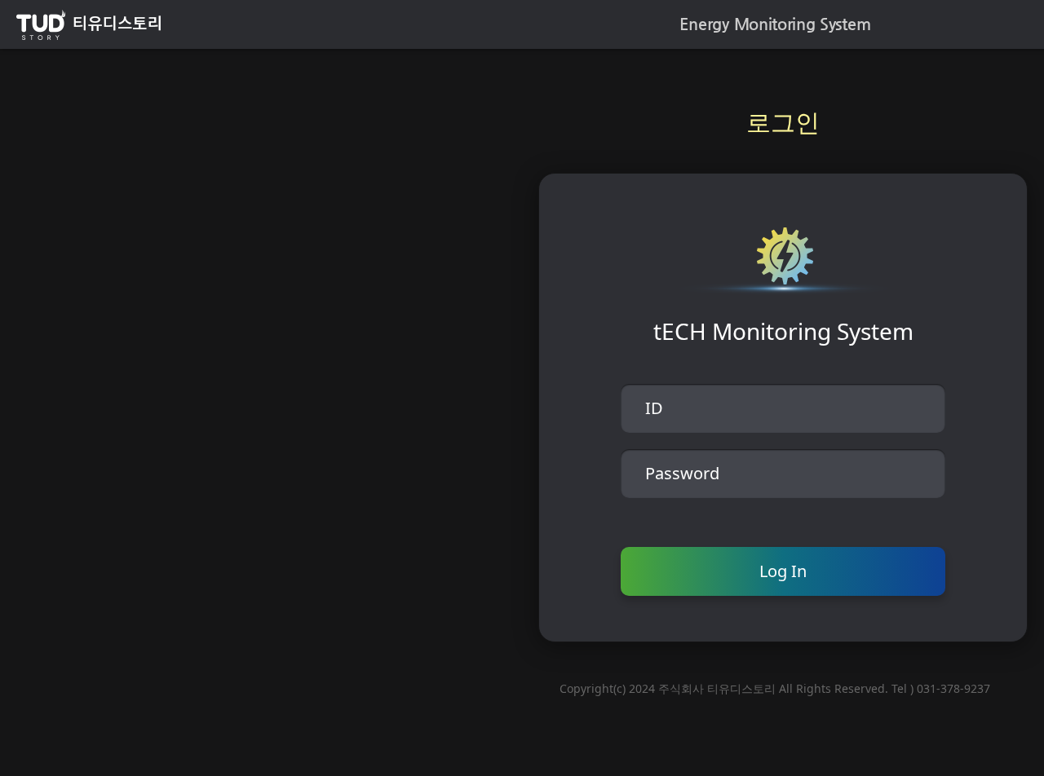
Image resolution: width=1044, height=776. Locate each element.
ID (654, 408)
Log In (783, 571)
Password (682, 473)
